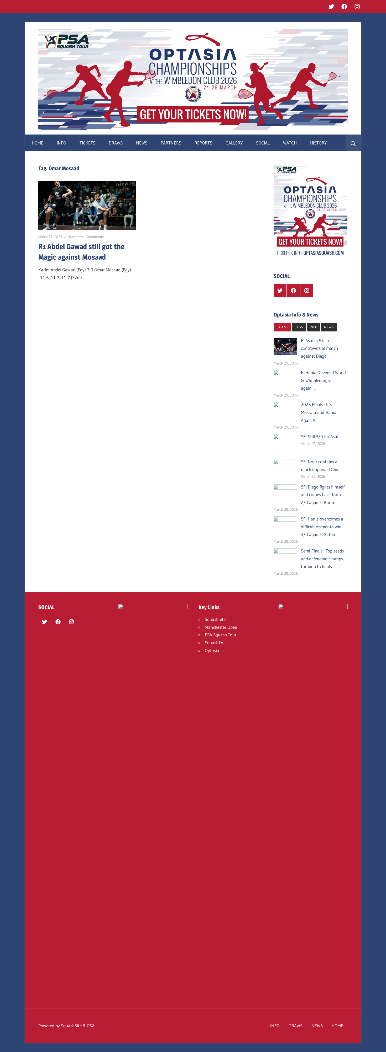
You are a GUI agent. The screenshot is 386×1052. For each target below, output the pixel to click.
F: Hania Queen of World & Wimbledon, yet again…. (323, 380)
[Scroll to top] (377, 1043)
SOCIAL (263, 143)
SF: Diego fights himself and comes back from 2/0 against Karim (323, 494)
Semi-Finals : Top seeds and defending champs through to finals (322, 558)
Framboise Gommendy (86, 236)
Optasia (212, 650)
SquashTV (214, 642)
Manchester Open (221, 627)
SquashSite (215, 619)
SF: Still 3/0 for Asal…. (321, 436)
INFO (61, 143)
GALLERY (234, 143)
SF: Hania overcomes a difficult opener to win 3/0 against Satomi (322, 526)
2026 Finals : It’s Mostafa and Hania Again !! (318, 412)
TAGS (299, 327)
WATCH (290, 143)
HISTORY (318, 143)
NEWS (141, 143)
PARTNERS (171, 143)
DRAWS (116, 143)
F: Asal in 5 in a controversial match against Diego (319, 348)
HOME (37, 143)
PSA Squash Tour (220, 634)
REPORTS (203, 143)
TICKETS (87, 143)
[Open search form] (353, 143)
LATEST (282, 327)
